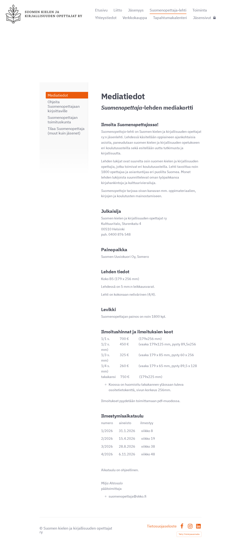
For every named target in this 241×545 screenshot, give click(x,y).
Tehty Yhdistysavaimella (189, 534)
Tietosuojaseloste (162, 526)
